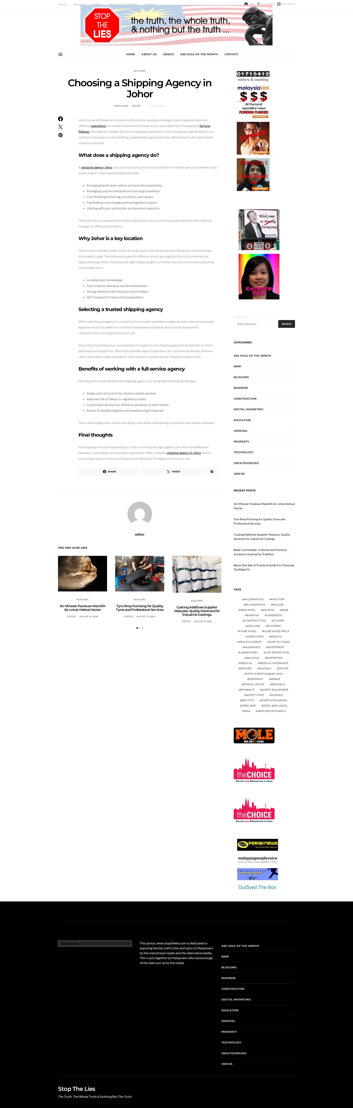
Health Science (250, 641)
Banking (253, 615)
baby (285, 609)
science (277, 695)
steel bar (249, 705)
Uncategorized (246, 463)
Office (284, 668)
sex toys (248, 700)
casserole (274, 615)
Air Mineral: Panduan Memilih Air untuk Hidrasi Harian (82, 608)
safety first (255, 695)
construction (255, 620)
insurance (252, 647)
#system (268, 609)
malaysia (252, 657)
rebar (275, 679)
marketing (275, 657)
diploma (254, 625)
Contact (150, 4)
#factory (278, 599)
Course (278, 620)
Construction (245, 398)
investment (276, 647)
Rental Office (253, 684)
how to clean (279, 641)
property (256, 679)
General (241, 430)
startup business (274, 700)
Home (62, 4)
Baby (238, 366)
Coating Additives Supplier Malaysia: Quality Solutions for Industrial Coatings (197, 611)
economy (274, 625)
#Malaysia (247, 609)
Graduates (255, 636)
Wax (247, 710)
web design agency (272, 710)
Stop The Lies (76, 1089)
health (276, 636)
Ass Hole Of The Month (122, 4)
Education (242, 420)
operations (98, 126)
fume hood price (276, 631)
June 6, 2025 (121, 106)
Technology (244, 452)
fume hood (247, 631)
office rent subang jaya (264, 673)
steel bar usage (275, 705)
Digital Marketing (248, 409)
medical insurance (274, 663)
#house (278, 604)
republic (278, 684)
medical (246, 663)
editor (136, 106)
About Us (79, 4)
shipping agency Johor (97, 167)
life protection (277, 652)
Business (241, 387)
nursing (265, 668)
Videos (96, 4)
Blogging (140, 71)
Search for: (241, 317)
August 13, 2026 (146, 616)
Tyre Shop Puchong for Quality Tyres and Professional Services (139, 608)
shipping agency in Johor (184, 453)
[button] (137, 628)
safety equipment (274, 689)
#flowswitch (255, 604)
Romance (247, 689)
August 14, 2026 (88, 616)
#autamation (254, 599)
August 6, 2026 (203, 621)
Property (241, 441)
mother (246, 668)
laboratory (249, 652)
